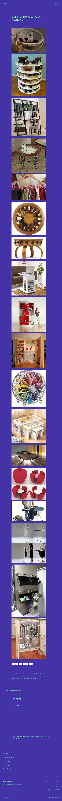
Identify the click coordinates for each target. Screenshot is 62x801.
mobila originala (33, 678)
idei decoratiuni (23, 676)
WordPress (57, 797)
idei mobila (47, 676)
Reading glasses (7, 765)
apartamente (14, 673)
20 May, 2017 (56, 757)
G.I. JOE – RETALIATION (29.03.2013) (13, 691)
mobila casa (18, 678)
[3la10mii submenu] (58, 4)
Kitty (16, 22)
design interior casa (44, 673)
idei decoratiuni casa (32, 676)
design (30, 673)
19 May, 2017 (56, 769)
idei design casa (40, 676)
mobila (13, 678)
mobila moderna (26, 678)
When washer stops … (9, 757)
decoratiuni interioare (23, 673)
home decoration (15, 676)
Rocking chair (7, 761)
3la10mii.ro (6, 3)
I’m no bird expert (8, 769)
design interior (35, 673)
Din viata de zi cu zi (21, 22)
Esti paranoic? (54, 691)
